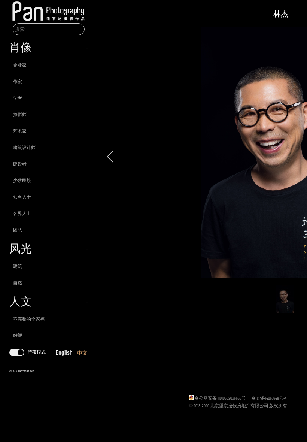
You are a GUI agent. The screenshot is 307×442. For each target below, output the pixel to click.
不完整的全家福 (29, 318)
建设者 (20, 163)
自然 (17, 282)
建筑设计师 (24, 147)
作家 (17, 81)
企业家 (20, 64)
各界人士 (22, 213)
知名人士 (22, 196)
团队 (17, 229)
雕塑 (17, 335)
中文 (82, 352)
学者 (17, 97)
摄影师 (20, 114)
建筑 (17, 266)
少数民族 (22, 180)
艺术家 (20, 130)
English (64, 352)
